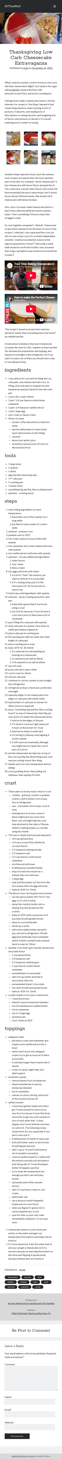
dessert (27, 1277)
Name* (8, 1397)
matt (25, 67)
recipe (22, 1269)
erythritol (14, 89)
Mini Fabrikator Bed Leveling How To (31, 1313)
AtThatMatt (13, 6)
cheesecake (12, 1277)
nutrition (24, 1287)
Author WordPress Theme (22, 1456)
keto (35, 1282)
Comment (10, 1364)
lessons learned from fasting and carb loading (31, 1303)
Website (9, 1422)
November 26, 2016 (42, 67)
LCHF (46, 1282)
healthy (11, 1282)
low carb (11, 1287)
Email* (8, 1409)
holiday (23, 1282)
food (39, 1277)
